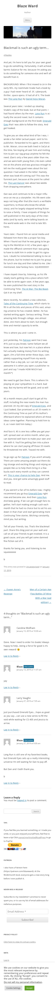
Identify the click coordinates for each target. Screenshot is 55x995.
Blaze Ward (27, 6)
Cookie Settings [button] (13, 988)
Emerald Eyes (39, 405)
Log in (6, 960)
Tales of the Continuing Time (18, 303)
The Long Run (15, 98)
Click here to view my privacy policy (20, 941)
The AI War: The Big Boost (35, 288)
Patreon (27, 340)
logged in (22, 800)
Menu (27, 20)
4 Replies (8, 55)
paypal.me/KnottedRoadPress (32, 837)
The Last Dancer (16, 182)
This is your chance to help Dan (24, 475)
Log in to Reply (11, 656)
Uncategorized (32, 566)
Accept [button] (29, 988)
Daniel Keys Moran (35, 98)
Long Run (40, 113)
